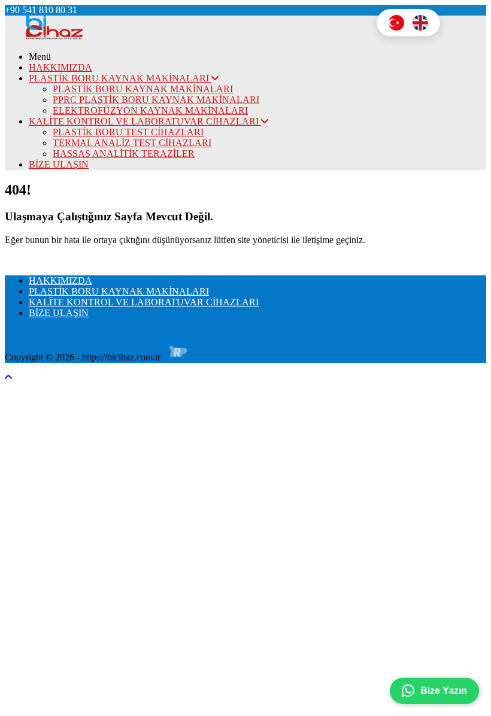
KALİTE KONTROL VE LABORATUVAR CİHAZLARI (145, 121)
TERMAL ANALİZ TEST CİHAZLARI (132, 143)
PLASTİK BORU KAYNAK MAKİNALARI (120, 78)
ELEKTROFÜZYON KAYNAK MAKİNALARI (150, 110)
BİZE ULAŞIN (59, 164)
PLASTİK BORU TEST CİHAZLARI (128, 132)
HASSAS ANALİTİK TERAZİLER (124, 153)
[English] (420, 22)
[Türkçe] (396, 22)
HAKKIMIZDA (60, 67)
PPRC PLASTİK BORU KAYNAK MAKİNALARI (156, 100)
